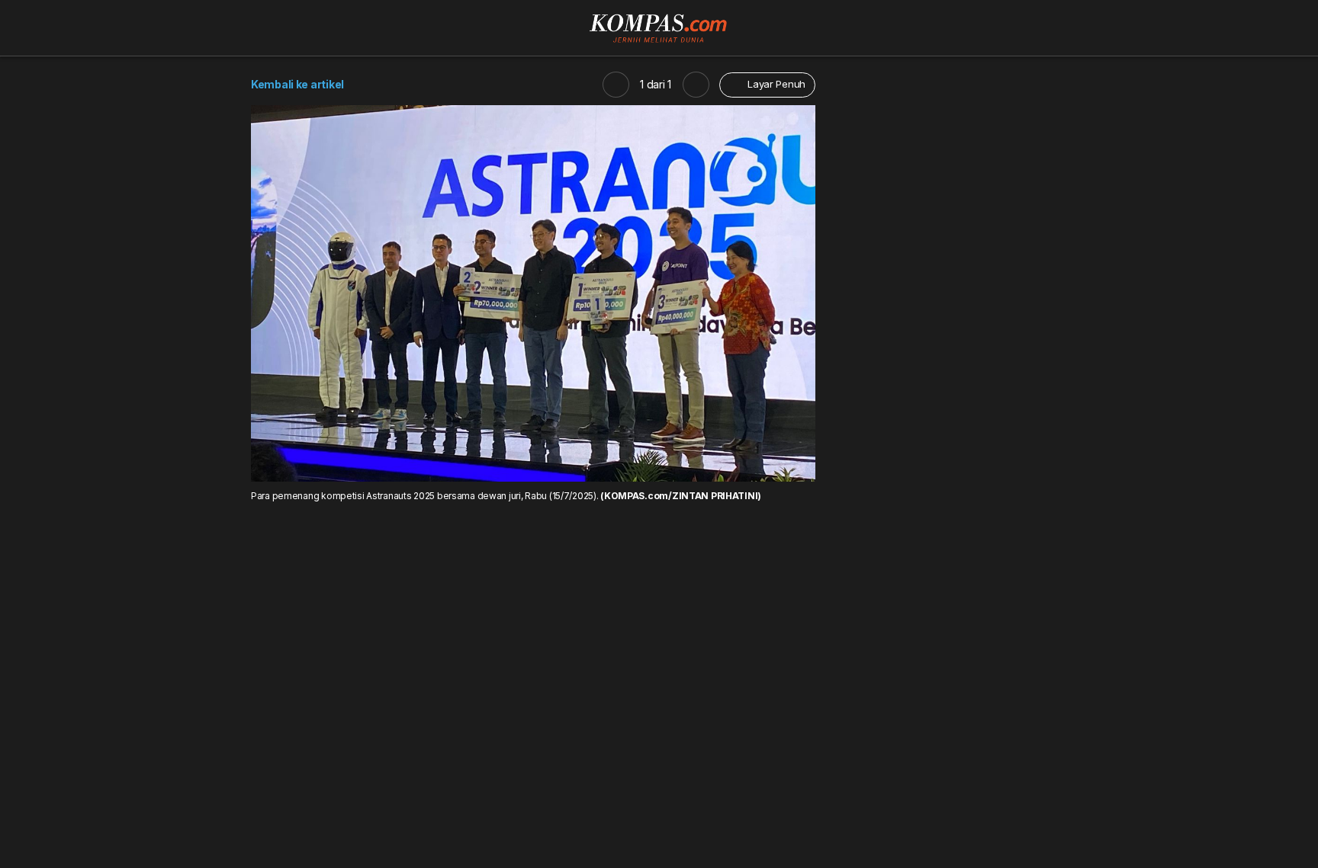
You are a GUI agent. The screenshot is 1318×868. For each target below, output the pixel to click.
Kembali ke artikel (297, 84)
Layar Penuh (774, 84)
